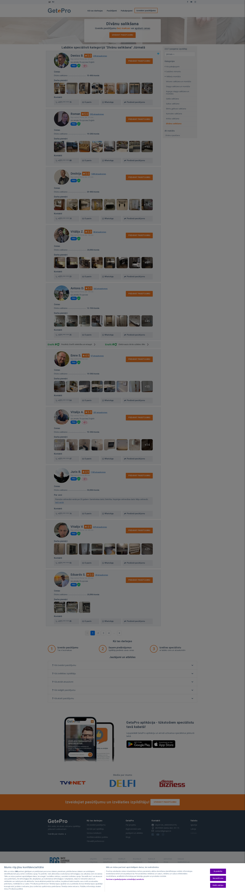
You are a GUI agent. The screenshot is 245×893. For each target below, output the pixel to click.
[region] (122, 878)
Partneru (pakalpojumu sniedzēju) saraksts (125, 879)
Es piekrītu (218, 871)
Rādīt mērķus (218, 885)
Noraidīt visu (218, 878)
